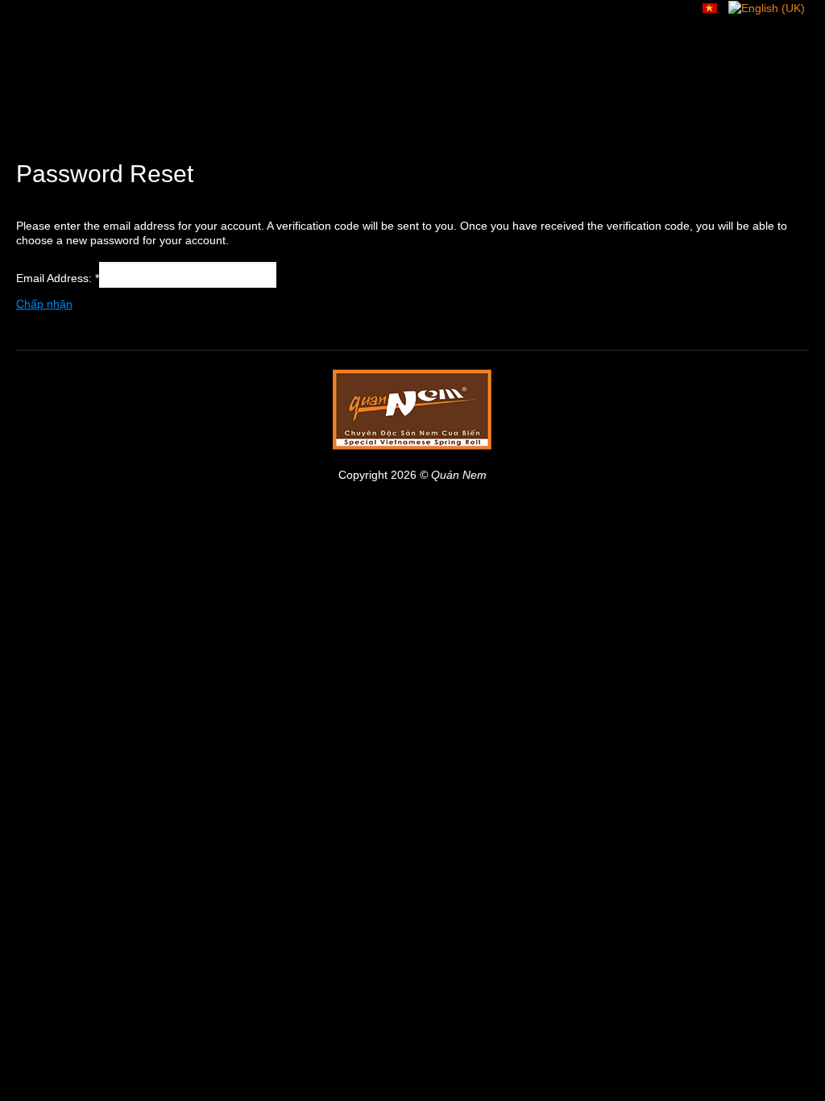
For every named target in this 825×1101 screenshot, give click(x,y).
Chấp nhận (44, 303)
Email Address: (57, 278)
